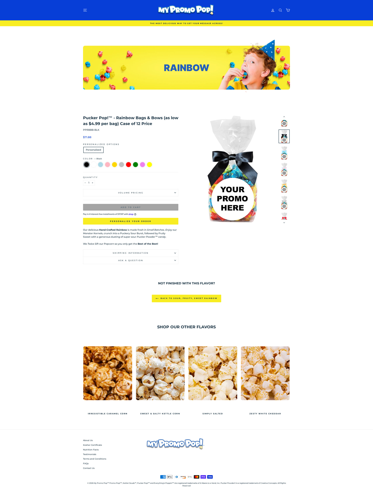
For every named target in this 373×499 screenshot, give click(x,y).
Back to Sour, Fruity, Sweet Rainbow (189, 298)
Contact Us (89, 468)
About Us (88, 440)
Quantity (90, 177)
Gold (114, 164)
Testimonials (89, 454)
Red (128, 164)
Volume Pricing (130, 193)
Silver (121, 164)
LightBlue (100, 164)
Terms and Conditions (94, 459)
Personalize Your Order (130, 221)
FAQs (86, 463)
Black (86, 164)
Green (135, 164)
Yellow (149, 164)
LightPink (107, 164)
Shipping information (131, 253)
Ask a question (130, 260)
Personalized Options (101, 144)
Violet (142, 164)
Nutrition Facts (91, 450)
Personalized (93, 149)
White (93, 164)
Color (92, 159)
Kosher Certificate (92, 445)
